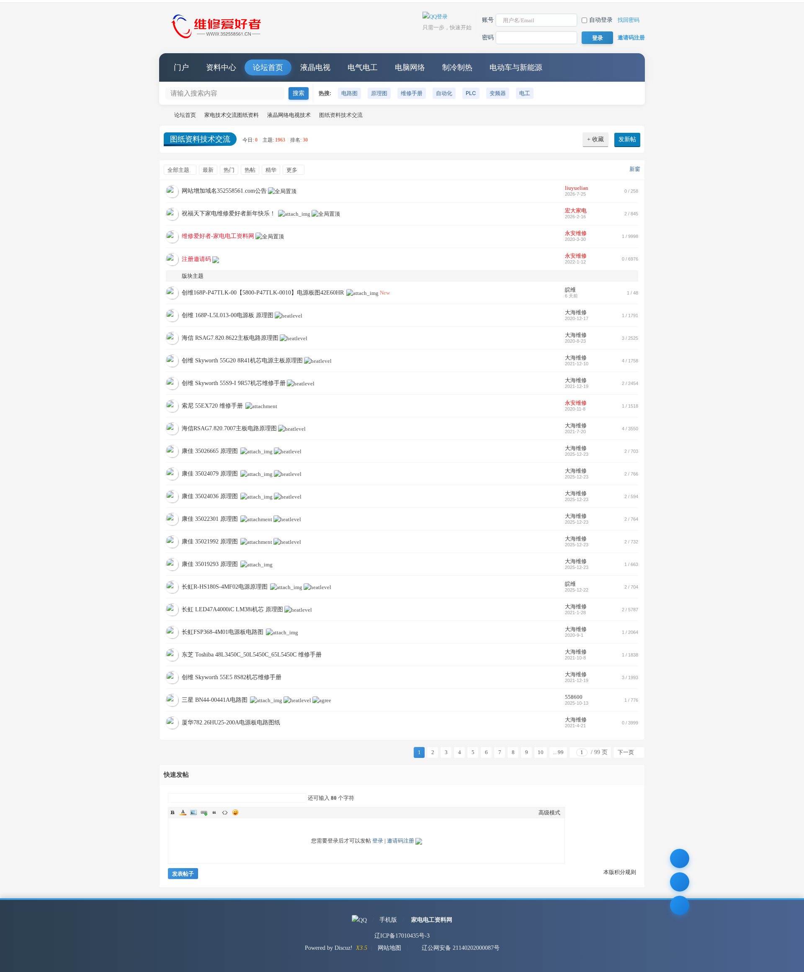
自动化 (444, 93)
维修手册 (412, 93)
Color (183, 812)
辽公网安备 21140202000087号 (461, 948)
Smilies (235, 812)
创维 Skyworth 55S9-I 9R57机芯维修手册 (234, 383)
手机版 (388, 920)
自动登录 (601, 20)
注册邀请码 (196, 259)
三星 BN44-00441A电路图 (214, 700)
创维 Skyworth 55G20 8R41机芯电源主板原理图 (242, 360)
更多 (291, 170)
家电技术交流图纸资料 (231, 115)
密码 (488, 37)
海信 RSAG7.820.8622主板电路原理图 (230, 338)
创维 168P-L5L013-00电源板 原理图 (227, 315)
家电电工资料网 (431, 920)
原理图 (379, 93)
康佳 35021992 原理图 (210, 541)
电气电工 (363, 67)
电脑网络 (410, 67)
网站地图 (389, 948)
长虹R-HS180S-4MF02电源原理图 (225, 587)
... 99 (558, 752)
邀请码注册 (631, 37)
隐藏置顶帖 (531, 191)
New (385, 293)
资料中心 (221, 67)
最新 (208, 170)
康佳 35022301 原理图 (210, 519)
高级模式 (549, 812)
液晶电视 (315, 67)
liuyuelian (576, 188)
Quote (214, 812)
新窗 (634, 169)
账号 (488, 20)
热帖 (250, 170)
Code (225, 812)
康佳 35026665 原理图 (210, 451)
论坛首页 (268, 67)
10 (541, 752)
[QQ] (359, 919)
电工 (524, 93)
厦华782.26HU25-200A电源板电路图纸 (231, 722)
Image (193, 812)
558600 (573, 697)
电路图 (349, 93)
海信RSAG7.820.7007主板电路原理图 (229, 428)
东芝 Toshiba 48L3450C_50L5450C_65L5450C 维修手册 (252, 654)
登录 (377, 841)
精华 (270, 170)
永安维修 (576, 233)
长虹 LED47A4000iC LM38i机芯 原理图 (232, 609)
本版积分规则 (619, 872)
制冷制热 (457, 67)
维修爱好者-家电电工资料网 (162, 115)
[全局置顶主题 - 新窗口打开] (282, 191)
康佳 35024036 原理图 (210, 496)
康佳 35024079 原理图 (210, 473)
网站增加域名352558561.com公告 (224, 191)
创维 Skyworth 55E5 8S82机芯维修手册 (231, 677)
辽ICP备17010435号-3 (402, 936)
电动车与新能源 (516, 67)
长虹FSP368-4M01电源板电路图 (222, 632)
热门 (229, 170)
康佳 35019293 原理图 (210, 564)
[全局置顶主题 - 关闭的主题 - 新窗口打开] (215, 259)
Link (204, 812)
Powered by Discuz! (329, 948)
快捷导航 (630, 67)
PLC (471, 93)
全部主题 (178, 170)
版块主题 (193, 276)
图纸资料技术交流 (200, 139)
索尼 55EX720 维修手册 (212, 406)
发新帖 (627, 139)
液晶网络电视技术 (289, 115)
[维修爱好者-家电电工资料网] (217, 39)
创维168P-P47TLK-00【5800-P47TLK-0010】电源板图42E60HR (263, 293)
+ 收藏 (595, 139)
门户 (181, 67)
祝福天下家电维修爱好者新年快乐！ (229, 213)
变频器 (498, 93)
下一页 (626, 752)
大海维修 (576, 312)
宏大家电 (576, 210)
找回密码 (628, 20)
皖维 (570, 290)
